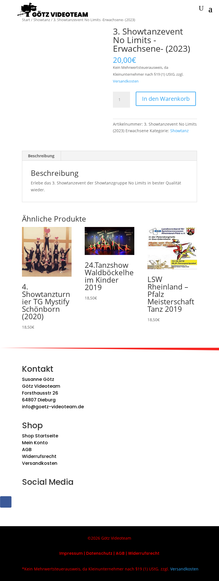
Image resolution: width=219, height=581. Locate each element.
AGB (27, 449)
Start (26, 19)
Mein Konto (35, 442)
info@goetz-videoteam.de (53, 406)
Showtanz (41, 19)
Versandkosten (126, 81)
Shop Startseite (40, 436)
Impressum (71, 553)
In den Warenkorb (166, 98)
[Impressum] (83, 553)
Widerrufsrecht (39, 456)
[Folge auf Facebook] (5, 502)
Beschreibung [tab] (41, 155)
